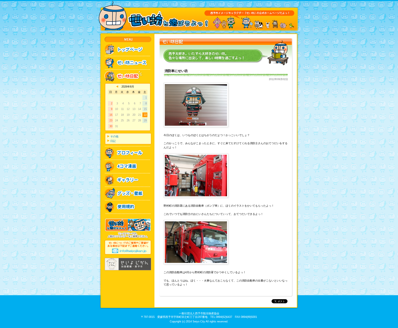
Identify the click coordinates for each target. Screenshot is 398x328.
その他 (114, 136)
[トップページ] (127, 46)
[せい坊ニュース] (127, 57)
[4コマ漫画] (127, 161)
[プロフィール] (127, 148)
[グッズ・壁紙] (127, 188)
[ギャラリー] (127, 175)
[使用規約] (127, 202)
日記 (113, 141)
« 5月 (117, 86)
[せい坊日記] (127, 71)
